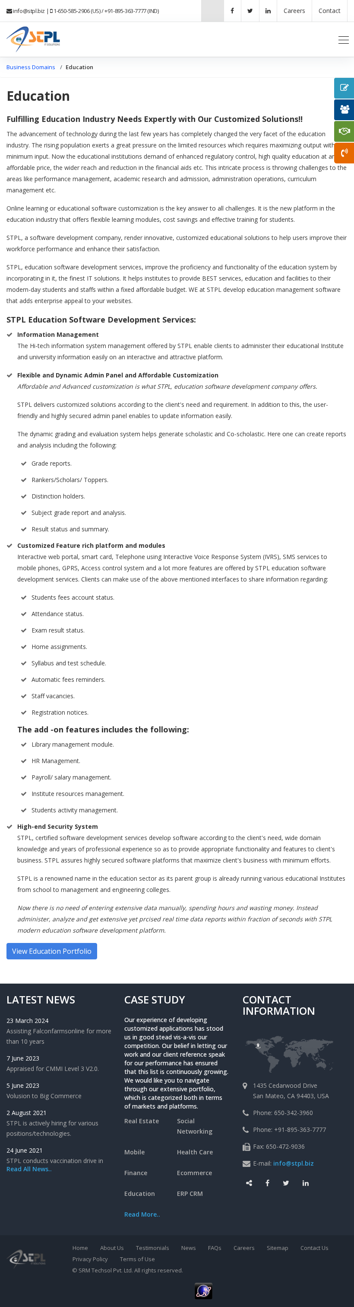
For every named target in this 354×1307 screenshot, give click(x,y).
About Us (112, 1248)
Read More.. (142, 1214)
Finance (135, 1173)
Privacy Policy (90, 1259)
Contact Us (314, 1248)
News (188, 1248)
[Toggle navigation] (343, 39)
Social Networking (194, 1126)
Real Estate (141, 1121)
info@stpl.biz (29, 11)
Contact (330, 10)
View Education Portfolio (52, 951)
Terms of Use (137, 1259)
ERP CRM (190, 1193)
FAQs (214, 1248)
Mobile (134, 1152)
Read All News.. (29, 1169)
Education (139, 1193)
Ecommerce (194, 1173)
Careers (244, 1248)
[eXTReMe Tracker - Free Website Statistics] (203, 1290)
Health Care (195, 1152)
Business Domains (30, 67)
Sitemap (277, 1248)
